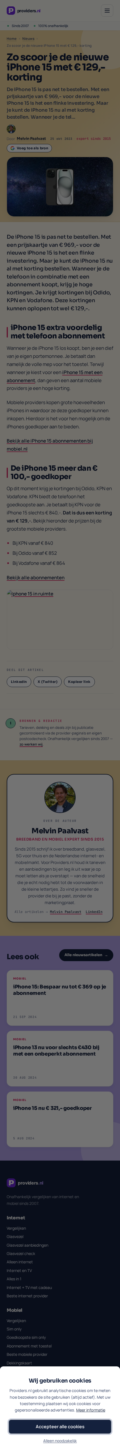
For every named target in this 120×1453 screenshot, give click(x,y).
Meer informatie (90, 1410)
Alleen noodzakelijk (60, 1440)
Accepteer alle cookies (60, 1426)
